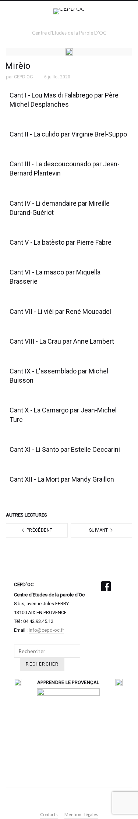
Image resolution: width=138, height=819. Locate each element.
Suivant (99, 530)
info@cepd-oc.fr (46, 630)
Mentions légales (81, 814)
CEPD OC (23, 76)
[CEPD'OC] (69, 18)
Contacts (49, 814)
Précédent (39, 530)
